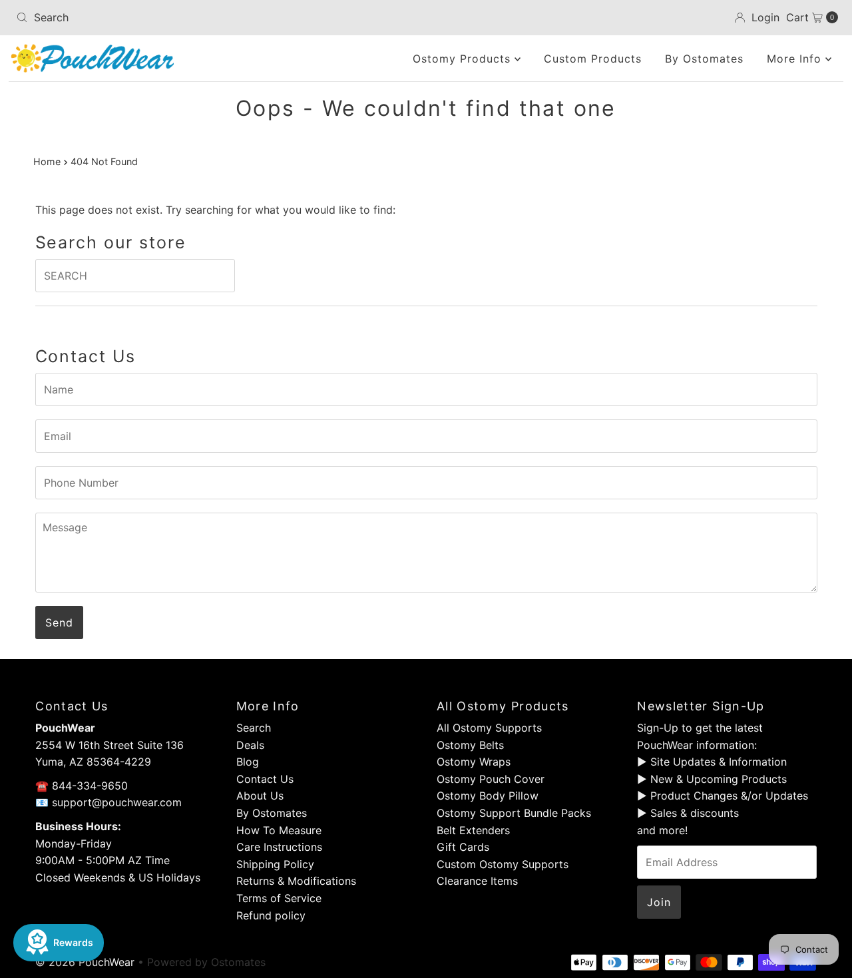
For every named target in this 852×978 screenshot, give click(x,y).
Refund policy (271, 915)
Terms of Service (278, 898)
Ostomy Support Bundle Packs (514, 813)
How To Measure (278, 830)
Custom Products (593, 58)
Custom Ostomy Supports (502, 864)
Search (253, 727)
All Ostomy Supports (489, 727)
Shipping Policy (275, 864)
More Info (796, 58)
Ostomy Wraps (474, 761)
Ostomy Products (464, 58)
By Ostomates (704, 58)
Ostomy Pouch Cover (490, 779)
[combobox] (145, 17)
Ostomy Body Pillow (487, 795)
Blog (247, 761)
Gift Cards (463, 847)
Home (47, 161)
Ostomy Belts (470, 745)
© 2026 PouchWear (84, 962)
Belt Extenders (473, 830)
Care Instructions (279, 847)
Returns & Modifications (296, 880)
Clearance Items (477, 880)
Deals (250, 745)
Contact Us (265, 779)
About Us (260, 795)
